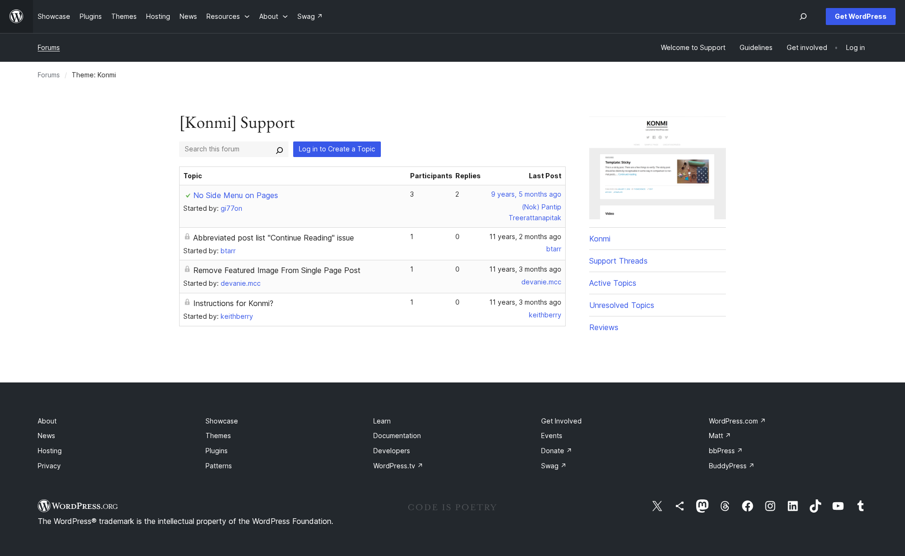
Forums (49, 47)
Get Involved (561, 421)
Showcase (222, 421)
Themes (218, 436)
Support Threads (618, 261)
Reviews (603, 327)
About (47, 421)
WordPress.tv (398, 466)
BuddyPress (732, 466)
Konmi (599, 238)
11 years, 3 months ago (525, 269)
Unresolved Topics (621, 305)
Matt (720, 436)
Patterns (219, 466)
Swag (554, 466)
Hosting (50, 451)
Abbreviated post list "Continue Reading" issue (273, 237)
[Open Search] (803, 16)
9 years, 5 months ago (526, 194)
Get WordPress (861, 16)
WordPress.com (737, 421)
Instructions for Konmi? (233, 303)
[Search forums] (279, 149)
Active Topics (612, 283)
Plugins (217, 451)
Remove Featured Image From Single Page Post (277, 270)
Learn (382, 421)
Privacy (49, 466)
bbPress (726, 451)
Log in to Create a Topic (337, 149)
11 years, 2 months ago (525, 236)
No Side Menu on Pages (235, 195)
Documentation (397, 436)
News (46, 436)
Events (551, 436)
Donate (556, 451)
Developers (391, 451)
